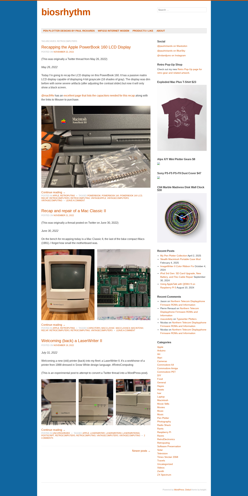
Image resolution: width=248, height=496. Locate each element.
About (161, 30)
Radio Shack (164, 425)
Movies (161, 407)
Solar (160, 450)
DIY (159, 375)
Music (160, 411)
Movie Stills (163, 403)
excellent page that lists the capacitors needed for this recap (99, 95)
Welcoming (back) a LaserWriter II (71, 340)
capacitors (93, 328)
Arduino (161, 350)
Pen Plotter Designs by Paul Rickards (69, 30)
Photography (164, 421)
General (161, 382)
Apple (56, 195)
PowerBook (94, 195)
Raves (160, 435)
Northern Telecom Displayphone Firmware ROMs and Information (179, 312)
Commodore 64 (165, 364)
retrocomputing (80, 198)
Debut (188, 490)
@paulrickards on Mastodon (172, 46)
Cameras (162, 361)
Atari (159, 357)
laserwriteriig (131, 433)
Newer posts (141, 450)
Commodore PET (166, 371)
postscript (47, 435)
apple (85, 433)
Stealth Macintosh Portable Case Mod (180, 259)
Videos (160, 467)
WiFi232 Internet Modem (113, 30)
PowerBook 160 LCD (131, 195)
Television (162, 453)
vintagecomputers (118, 198)
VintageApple (98, 198)
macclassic (108, 328)
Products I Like (143, 30)
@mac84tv (47, 95)
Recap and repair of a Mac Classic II (73, 210)
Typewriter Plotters (187, 319)
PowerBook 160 (110, 195)
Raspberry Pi (164, 432)
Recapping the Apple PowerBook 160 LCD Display (86, 47)
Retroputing (67, 195)
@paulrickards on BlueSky (171, 50)
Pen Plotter (163, 418)
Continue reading (53, 192)
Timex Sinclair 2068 (167, 457)
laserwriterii (113, 433)
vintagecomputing (51, 200)
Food (160, 379)
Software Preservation (169, 446)
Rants (160, 428)
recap (44, 198)
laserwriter (97, 433)
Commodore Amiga (167, 368)
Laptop (161, 396)
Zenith (160, 471)
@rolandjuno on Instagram (171, 55)
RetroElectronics (166, 439)
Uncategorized (61, 433)
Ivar (159, 393)
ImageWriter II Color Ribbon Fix (177, 266)
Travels (161, 460)
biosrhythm (65, 12)
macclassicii (123, 328)
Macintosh (162, 400)
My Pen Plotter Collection (173, 255)
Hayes (160, 386)
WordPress (179, 490)
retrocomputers (59, 198)
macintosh (137, 328)
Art (158, 354)
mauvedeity (166, 319)
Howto (160, 389)
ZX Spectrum (164, 474)
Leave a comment (75, 200)
